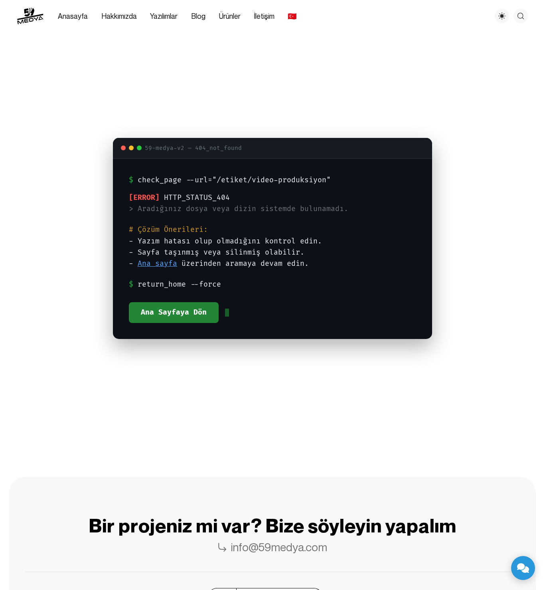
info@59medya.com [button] (279, 547)
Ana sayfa (157, 263)
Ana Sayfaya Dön (174, 312)
